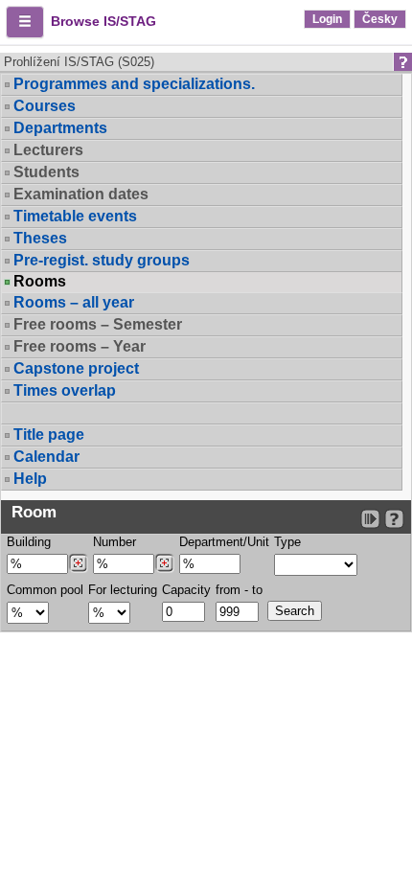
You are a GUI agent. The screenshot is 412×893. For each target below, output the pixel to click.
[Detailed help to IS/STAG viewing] (394, 519)
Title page (48, 434)
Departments (60, 128)
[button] (25, 22)
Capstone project (76, 368)
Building (29, 542)
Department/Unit (224, 542)
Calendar (46, 456)
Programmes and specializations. (134, 84)
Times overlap (64, 390)
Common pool (45, 590)
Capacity (186, 590)
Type (287, 542)
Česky (380, 19)
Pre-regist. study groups (101, 260)
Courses (44, 106)
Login (327, 19)
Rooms (39, 281)
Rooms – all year (73, 302)
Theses (40, 238)
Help (30, 478)
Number (114, 542)
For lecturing (122, 590)
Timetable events (75, 216)
